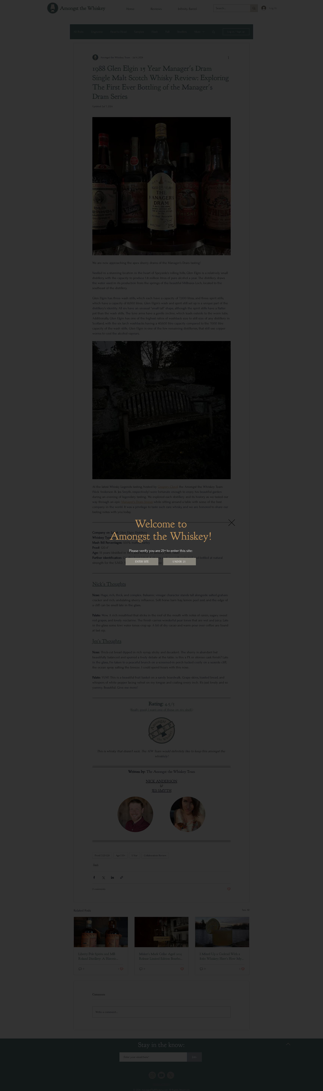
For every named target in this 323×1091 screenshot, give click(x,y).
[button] (231, 522)
